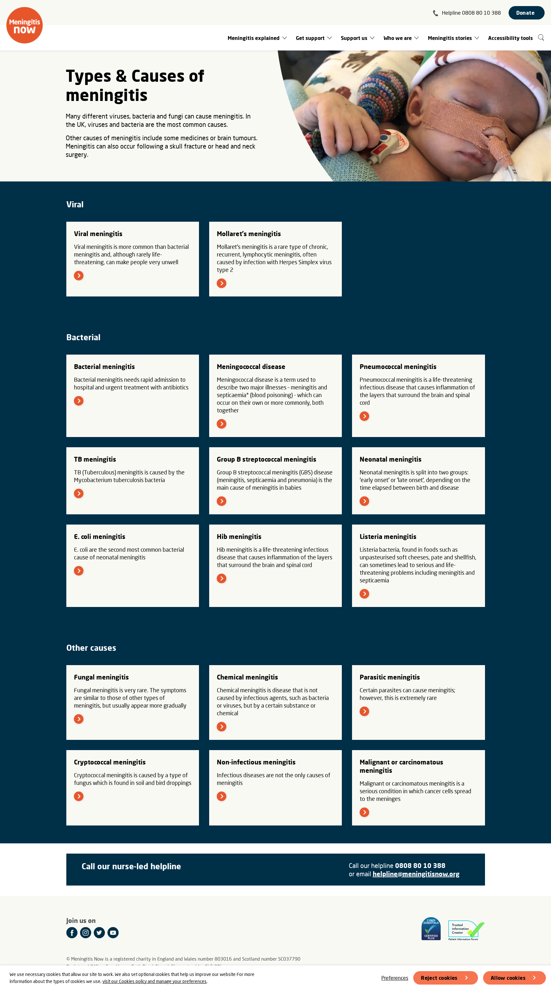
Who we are (398, 38)
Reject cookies (439, 978)
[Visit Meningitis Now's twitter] (99, 932)
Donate (525, 13)
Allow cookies (508, 978)
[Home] (24, 25)
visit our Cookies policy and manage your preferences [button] (154, 981)
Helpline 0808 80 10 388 (471, 13)
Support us (354, 38)
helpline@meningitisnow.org (416, 874)
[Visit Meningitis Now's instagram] (85, 932)
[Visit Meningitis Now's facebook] (71, 932)
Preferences (394, 978)
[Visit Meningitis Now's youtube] (113, 932)
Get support (310, 38)
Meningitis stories (450, 38)
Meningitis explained (254, 38)
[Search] (541, 37)
